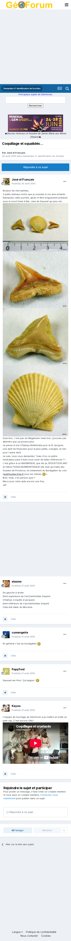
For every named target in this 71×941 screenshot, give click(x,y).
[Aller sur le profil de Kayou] (6, 708)
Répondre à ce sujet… (22, 812)
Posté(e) (23, 183)
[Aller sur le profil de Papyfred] (6, 671)
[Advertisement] (35, 46)
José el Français (16, 152)
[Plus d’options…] (64, 181)
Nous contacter (29, 935)
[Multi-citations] (5, 497)
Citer (13, 496)
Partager (19, 830)
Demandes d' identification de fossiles (43, 156)
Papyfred (18, 669)
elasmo (17, 581)
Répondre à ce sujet (35, 167)
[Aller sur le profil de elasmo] (6, 583)
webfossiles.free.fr (14, 474)
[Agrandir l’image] (44, 474)
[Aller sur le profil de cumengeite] (6, 634)
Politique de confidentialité (41, 931)
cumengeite (20, 632)
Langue (16, 931)
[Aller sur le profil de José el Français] (6, 181)
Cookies (46, 935)
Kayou (16, 706)
